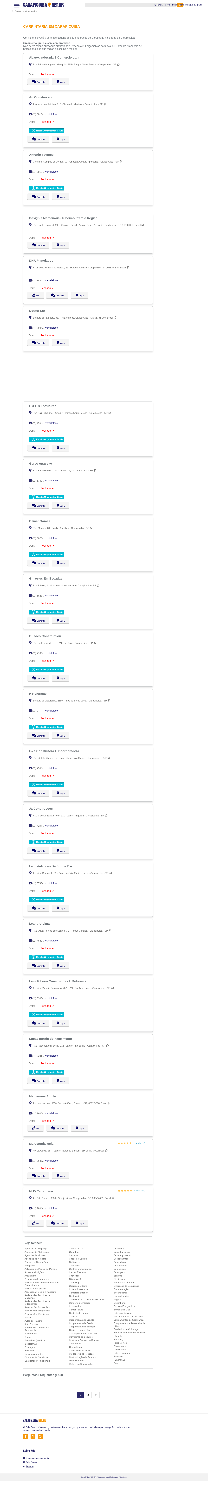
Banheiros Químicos (35, 1340)
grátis (199, 5)
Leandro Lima (40, 923)
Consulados (75, 1306)
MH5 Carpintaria (41, 1191)
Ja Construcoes (41, 808)
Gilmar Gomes (40, 521)
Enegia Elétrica (121, 1296)
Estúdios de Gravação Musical (129, 1332)
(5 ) (139, 1190)
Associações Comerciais (37, 1307)
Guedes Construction (45, 636)
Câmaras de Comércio (36, 1357)
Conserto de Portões (79, 1303)
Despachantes (121, 1258)
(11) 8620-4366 (40, 538)
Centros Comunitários (80, 1269)
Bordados (29, 1350)
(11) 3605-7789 (40, 1113)
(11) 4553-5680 (40, 768)
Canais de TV (76, 1248)
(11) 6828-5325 (40, 595)
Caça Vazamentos (34, 1354)
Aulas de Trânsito (33, 1321)
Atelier (28, 1317)
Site (37, 296)
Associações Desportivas (37, 1310)
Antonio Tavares (41, 154)
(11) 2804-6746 (40, 1208)
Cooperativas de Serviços (82, 1326)
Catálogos (74, 1262)
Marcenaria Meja (41, 1143)
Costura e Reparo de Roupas (84, 1340)
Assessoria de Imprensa (37, 1279)
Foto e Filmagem (122, 1353)
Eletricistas (119, 1279)
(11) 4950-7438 (40, 423)
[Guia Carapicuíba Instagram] (41, 1436)
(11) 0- (35, 710)
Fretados (118, 1356)
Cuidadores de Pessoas (81, 1353)
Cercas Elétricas (77, 1272)
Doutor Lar (37, 310)
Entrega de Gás (122, 1309)
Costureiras (75, 1343)
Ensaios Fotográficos (124, 1306)
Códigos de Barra (78, 1286)
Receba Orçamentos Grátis (49, 131)
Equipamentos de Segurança (128, 1320)
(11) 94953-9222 (40, 280)
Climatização (75, 1279)
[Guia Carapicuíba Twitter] (34, 1436)
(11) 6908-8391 (40, 998)
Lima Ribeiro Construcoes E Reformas (58, 981)
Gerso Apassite (41, 463)
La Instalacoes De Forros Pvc (51, 866)
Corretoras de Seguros (81, 1337)
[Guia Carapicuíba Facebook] (26, 1436)
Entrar (160, 5)
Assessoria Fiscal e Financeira (40, 1292)
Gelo (116, 1363)
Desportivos (120, 1262)
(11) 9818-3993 (40, 171)
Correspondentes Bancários (83, 1333)
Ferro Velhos (120, 1342)
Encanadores (120, 1292)
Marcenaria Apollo (43, 1096)
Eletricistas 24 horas (124, 1282)
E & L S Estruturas (43, 406)
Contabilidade (76, 1309)
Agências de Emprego (36, 1248)
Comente (38, 82)
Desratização (120, 1265)
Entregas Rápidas (123, 1313)
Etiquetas (118, 1336)
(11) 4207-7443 (40, 825)
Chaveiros (74, 1275)
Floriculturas (120, 1349)
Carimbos (74, 1252)
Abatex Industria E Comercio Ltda (54, 57)
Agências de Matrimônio (37, 1252)
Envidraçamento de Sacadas (128, 1316)
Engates (118, 1299)
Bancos (28, 1337)
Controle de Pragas (79, 1313)
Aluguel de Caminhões (36, 1262)
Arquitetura (30, 1275)
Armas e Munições (34, 1272)
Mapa (61, 82)
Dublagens (119, 1272)
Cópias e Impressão (79, 1330)
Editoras (118, 1275)
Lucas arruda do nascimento (51, 1038)
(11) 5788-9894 (40, 883)
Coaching (74, 1282)
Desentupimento (122, 1255)
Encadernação (121, 1289)
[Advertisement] (89, 376)
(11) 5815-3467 (40, 114)
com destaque (186, 5)
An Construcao (40, 97)
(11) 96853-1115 (40, 1160)
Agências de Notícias (35, 1258)
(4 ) (139, 1143)
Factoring (118, 1339)
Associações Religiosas (37, 1314)
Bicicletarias (31, 1343)
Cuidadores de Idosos (80, 1350)
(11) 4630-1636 (40, 940)
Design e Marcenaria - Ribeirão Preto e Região (63, 218)
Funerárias (119, 1359)
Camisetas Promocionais (37, 1360)
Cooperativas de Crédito (81, 1320)
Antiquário (30, 1265)
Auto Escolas (31, 1324)
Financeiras (120, 1346)
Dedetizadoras (76, 1360)
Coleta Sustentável (78, 1289)
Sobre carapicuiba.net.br (37, 1458)
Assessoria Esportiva (35, 1288)
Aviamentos (31, 1333)
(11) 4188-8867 (40, 653)
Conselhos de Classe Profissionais (86, 1299)
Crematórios (75, 1347)
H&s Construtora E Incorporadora (54, 751)
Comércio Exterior (78, 1292)
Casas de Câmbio (78, 1258)
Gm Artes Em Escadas (46, 578)
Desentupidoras (122, 1252)
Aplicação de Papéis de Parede (41, 1269)
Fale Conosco (32, 1462)
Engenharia (119, 1303)
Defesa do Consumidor (81, 1364)
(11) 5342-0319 (40, 480)
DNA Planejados (41, 260)
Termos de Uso (103, 1477)
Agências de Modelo (35, 1255)
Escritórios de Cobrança (126, 1329)
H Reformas (38, 693)
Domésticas (120, 1269)
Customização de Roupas (82, 1357)
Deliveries (119, 1248)
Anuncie (29, 1466)
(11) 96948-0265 (40, 327)
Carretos (73, 1255)
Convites (73, 1316)
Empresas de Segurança (126, 1286)
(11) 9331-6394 (40, 1055)
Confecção (74, 1296)
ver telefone (51, 114)
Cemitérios (74, 1265)
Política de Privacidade (118, 1477)
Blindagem (30, 1347)
